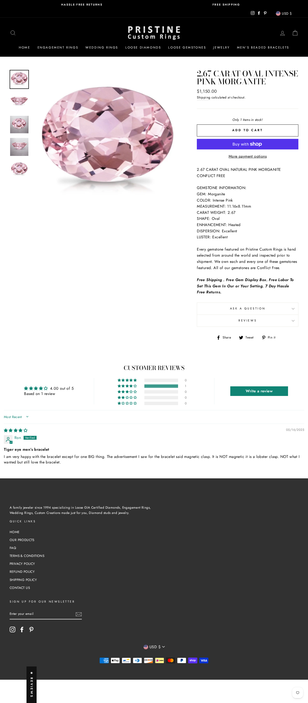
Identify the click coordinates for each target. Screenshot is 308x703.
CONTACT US (20, 587)
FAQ (13, 547)
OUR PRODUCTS (22, 539)
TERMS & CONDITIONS (27, 555)
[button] (127, 386)
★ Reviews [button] (31, 685)
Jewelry (221, 47)
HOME (14, 532)
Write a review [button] (259, 391)
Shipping (203, 97)
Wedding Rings (101, 47)
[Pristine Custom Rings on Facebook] (22, 629)
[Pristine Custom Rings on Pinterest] (31, 629)
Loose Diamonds (143, 47)
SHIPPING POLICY (23, 579)
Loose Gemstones (187, 47)
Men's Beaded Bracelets (263, 47)
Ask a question (247, 308)
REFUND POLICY (22, 571)
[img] (15, 430)
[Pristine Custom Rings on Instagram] (12, 629)
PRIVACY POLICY (22, 563)
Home (24, 47)
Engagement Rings (58, 47)
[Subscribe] (79, 614)
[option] (82, 4)
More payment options (248, 156)
